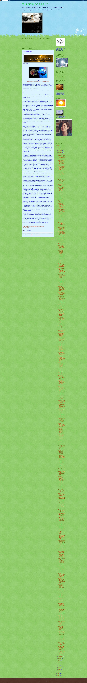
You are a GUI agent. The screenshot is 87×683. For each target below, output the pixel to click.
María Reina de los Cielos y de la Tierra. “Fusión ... (61, 176)
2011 (58, 675)
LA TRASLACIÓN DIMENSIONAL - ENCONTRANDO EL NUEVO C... (61, 172)
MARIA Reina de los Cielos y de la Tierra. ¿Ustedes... (61, 210)
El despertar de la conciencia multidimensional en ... (61, 523)
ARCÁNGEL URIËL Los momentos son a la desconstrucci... (61, 633)
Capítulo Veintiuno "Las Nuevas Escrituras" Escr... (61, 310)
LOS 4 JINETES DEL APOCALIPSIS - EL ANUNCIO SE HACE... (61, 270)
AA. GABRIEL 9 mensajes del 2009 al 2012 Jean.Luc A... (61, 233)
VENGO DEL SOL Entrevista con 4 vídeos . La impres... (61, 648)
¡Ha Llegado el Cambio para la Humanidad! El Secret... (61, 590)
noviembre (60, 152)
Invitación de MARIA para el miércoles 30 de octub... (61, 293)
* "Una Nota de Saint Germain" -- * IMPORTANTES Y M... (61, 565)
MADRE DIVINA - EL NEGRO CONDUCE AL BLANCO (61, 595)
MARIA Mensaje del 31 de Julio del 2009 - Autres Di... (61, 541)
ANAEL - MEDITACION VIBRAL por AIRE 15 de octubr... (61, 425)
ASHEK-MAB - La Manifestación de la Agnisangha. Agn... (61, 354)
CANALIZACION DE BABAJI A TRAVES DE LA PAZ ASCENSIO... (61, 420)
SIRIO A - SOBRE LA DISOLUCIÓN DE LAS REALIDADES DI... (61, 505)
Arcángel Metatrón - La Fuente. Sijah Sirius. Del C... (61, 397)
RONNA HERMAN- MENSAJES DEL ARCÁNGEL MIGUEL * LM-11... (61, 162)
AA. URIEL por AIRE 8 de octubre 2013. (61, 532)
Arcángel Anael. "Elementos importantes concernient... (61, 452)
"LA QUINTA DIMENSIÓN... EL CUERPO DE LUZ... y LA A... (61, 519)
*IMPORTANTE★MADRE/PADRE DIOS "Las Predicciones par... (61, 465)
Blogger (49, 681)
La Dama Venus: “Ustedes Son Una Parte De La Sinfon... (61, 486)
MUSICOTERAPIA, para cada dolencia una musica (61, 653)
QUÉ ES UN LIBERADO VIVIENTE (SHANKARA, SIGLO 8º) (61, 430)
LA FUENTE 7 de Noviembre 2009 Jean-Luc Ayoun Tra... (61, 181)
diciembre (60, 150)
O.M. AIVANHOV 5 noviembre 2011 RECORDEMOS (61, 237)
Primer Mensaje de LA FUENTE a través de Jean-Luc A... (61, 224)
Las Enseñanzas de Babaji (61, 469)
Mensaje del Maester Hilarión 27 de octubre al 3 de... (61, 228)
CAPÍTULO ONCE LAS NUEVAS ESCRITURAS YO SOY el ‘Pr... (61, 157)
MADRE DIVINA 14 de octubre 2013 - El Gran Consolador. (61, 447)
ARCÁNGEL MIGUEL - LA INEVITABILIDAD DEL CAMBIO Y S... (61, 382)
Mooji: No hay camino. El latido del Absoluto (61, 494)
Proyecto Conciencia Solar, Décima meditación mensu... (61, 168)
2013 (58, 148)
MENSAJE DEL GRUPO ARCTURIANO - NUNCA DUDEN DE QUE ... (61, 617)
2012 (58, 673)
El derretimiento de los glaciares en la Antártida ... (61, 280)
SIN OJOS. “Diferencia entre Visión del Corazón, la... (61, 369)
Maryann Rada (25, 64)
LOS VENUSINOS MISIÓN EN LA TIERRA (61, 314)
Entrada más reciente (27, 239)
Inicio (39, 239)
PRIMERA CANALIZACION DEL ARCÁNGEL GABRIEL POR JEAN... (61, 288)
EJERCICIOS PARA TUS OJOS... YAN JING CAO (61, 197)
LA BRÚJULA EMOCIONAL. (61, 636)
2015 (58, 145)
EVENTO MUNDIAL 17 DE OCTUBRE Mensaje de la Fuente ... (61, 473)
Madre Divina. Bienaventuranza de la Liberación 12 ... (61, 247)
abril (59, 665)
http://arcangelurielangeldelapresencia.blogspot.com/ (60, 77)
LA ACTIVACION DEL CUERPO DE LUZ (61, 639)
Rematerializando (61, 243)
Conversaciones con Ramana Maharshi (61, 498)
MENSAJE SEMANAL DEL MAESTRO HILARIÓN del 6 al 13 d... (61, 580)
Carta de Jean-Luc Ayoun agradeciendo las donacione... (61, 298)
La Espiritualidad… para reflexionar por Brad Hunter (61, 283)
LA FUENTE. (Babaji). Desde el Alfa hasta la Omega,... (61, 359)
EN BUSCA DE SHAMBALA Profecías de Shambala (60, 252)
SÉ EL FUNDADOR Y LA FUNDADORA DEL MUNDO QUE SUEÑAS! (61, 560)
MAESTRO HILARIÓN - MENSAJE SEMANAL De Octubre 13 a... (61, 478)
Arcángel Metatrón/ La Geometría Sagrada (61, 548)
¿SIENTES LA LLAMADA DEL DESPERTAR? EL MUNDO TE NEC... (61, 388)
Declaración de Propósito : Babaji (61, 373)
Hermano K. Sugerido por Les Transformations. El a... (61, 610)
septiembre (60, 656)
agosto (59, 658)
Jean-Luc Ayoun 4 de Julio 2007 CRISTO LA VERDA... (61, 260)
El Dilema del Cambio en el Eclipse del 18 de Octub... (61, 377)
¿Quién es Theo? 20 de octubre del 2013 (61, 240)
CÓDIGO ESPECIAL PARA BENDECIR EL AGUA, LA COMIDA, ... (61, 364)
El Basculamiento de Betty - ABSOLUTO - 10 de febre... (61, 406)
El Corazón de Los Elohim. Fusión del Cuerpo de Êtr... (61, 302)
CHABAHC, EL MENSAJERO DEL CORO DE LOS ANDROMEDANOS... (61, 437)
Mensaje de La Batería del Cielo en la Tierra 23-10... (61, 319)
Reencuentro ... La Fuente (61, 185)
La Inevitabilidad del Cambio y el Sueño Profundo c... (61, 401)
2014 (58, 147)
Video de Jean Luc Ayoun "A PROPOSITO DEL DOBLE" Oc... (61, 306)
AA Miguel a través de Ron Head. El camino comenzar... (61, 570)
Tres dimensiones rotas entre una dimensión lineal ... (61, 605)
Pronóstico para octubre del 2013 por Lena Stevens (61, 510)
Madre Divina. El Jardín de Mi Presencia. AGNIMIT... (61, 189)
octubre (59, 154)
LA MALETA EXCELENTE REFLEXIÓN (60, 322)
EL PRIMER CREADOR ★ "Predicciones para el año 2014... (61, 215)
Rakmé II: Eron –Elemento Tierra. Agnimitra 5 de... (61, 501)
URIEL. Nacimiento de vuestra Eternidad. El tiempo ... (61, 623)
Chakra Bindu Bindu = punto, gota (61, 613)
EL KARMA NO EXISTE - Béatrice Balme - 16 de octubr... (61, 415)
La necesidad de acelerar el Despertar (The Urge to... (61, 193)
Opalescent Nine (26, 227)
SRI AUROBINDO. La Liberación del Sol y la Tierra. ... (61, 545)
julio (59, 660)
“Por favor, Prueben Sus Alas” (61, 483)
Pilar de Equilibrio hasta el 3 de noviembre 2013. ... (61, 327)
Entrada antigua (50, 239)
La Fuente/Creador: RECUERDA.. (61, 331)
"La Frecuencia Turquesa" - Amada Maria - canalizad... (61, 600)
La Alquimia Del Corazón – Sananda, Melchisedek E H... (61, 461)
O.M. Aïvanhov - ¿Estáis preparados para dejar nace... (61, 528)
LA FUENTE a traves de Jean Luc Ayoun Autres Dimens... (61, 276)
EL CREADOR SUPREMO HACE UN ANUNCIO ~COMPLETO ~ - (61, 575)
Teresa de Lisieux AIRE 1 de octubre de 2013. (61, 643)
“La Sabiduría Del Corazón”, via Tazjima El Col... (61, 555)
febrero (59, 669)
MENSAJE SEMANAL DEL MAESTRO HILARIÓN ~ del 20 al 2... (61, 348)
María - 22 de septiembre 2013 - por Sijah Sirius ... (61, 490)
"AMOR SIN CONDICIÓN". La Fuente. (61, 256)
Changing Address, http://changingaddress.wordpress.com (33, 226)
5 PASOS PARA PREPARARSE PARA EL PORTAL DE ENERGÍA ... (61, 265)
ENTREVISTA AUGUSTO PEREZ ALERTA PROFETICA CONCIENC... (61, 205)
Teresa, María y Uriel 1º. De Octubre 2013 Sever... (60, 628)
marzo (59, 667)
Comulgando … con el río (61, 201)
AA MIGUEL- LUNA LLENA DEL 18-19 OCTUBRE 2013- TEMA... (61, 393)
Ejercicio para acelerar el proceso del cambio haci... (61, 586)
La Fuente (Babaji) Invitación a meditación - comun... (61, 411)
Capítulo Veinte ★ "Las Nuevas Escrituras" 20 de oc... (61, 343)
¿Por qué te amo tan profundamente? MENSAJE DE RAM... (61, 537)
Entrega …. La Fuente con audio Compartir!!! (61, 219)
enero (59, 671)
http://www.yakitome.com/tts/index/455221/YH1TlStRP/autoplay (38, 81)
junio (59, 662)
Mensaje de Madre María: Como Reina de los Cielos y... (61, 335)
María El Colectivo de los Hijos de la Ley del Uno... (61, 339)
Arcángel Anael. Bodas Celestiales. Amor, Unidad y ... (61, 456)
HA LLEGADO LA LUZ (35, 4)
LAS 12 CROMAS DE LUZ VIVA (61, 552)
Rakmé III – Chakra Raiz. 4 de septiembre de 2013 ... (61, 442)
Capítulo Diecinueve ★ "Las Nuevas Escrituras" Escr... (61, 514)
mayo (59, 663)
